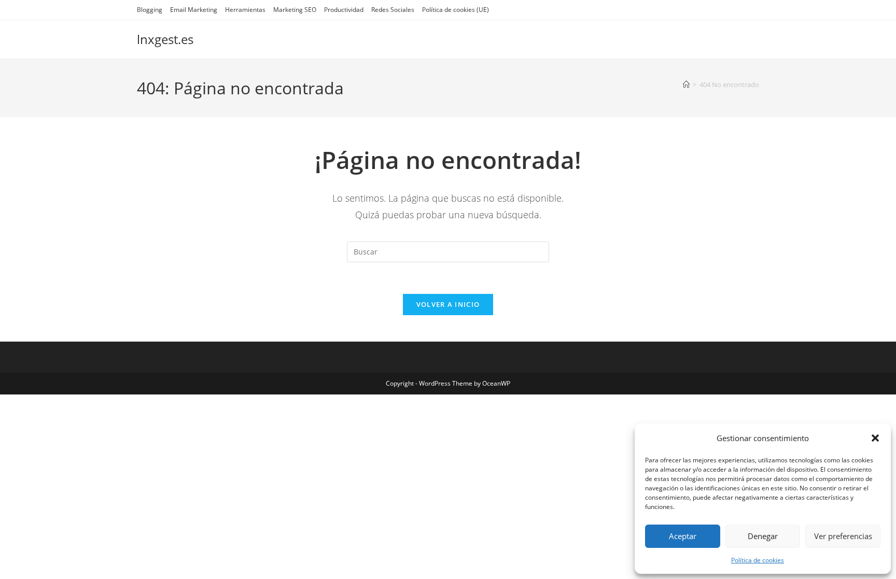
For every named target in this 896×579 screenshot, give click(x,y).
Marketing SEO (294, 9)
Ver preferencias (843, 536)
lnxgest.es (165, 39)
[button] (875, 438)
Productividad (343, 9)
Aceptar (682, 536)
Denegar (763, 536)
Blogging (149, 9)
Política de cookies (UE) (455, 9)
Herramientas (245, 9)
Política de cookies (757, 560)
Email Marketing (193, 9)
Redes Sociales (392, 9)
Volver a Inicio (448, 304)
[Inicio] (686, 84)
